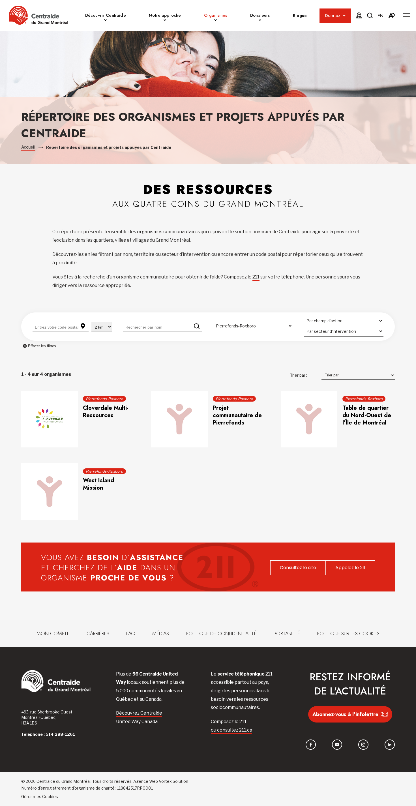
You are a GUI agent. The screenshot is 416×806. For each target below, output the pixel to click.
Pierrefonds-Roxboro (104, 398)
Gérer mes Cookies (39, 796)
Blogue (300, 15)
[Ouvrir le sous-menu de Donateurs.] (260, 21)
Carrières (98, 633)
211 (256, 277)
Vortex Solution (173, 781)
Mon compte (53, 633)
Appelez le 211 (350, 567)
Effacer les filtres (42, 346)
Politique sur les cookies (348, 633)
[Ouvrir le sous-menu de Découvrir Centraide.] (105, 21)
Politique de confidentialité (221, 633)
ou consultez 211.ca (231, 730)
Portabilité (287, 633)
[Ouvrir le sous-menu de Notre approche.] (165, 21)
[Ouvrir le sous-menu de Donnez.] (344, 16)
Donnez (332, 15)
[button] (406, 15)
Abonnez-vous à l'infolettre (345, 714)
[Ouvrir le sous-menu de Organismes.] (215, 21)
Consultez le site (298, 567)
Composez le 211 (228, 721)
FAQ (130, 633)
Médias (160, 633)
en (380, 15)
